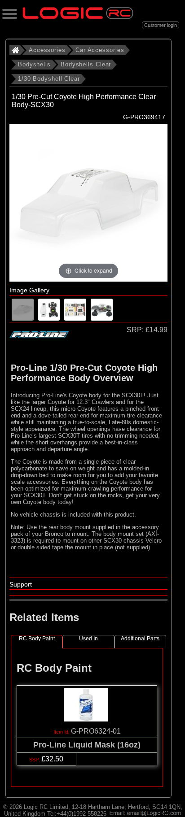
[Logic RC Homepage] (77, 17)
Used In (88, 638)
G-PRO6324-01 (96, 731)
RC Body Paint (37, 638)
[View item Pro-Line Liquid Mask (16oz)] (87, 719)
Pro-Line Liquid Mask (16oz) (87, 744)
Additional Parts (140, 638)
